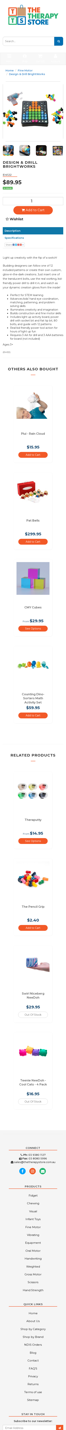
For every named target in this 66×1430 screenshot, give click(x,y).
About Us (33, 1321)
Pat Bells (33, 520)
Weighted (33, 1266)
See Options (33, 628)
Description (13, 230)
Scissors (33, 1282)
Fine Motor (25, 70)
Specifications (14, 238)
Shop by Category (33, 1329)
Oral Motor (33, 1250)
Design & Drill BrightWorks (27, 74)
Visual (33, 1211)
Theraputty (33, 820)
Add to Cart (35, 210)
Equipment (33, 1242)
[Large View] (8, 150)
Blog (33, 1352)
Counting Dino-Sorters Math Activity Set (33, 698)
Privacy (33, 1376)
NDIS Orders (33, 1344)
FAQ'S (33, 1368)
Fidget (33, 1195)
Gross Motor (33, 1274)
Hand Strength (33, 1290)
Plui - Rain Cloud (33, 433)
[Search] (58, 41)
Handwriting (33, 1258)
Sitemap (33, 1400)
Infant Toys (33, 1219)
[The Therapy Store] (33, 15)
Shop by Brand (33, 1337)
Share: (9, 244)
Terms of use (33, 1392)
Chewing (33, 1203)
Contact (33, 1360)
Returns (32, 1384)
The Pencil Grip (33, 906)
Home (10, 70)
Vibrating (33, 1235)
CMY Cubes (33, 607)
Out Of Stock (33, 1014)
